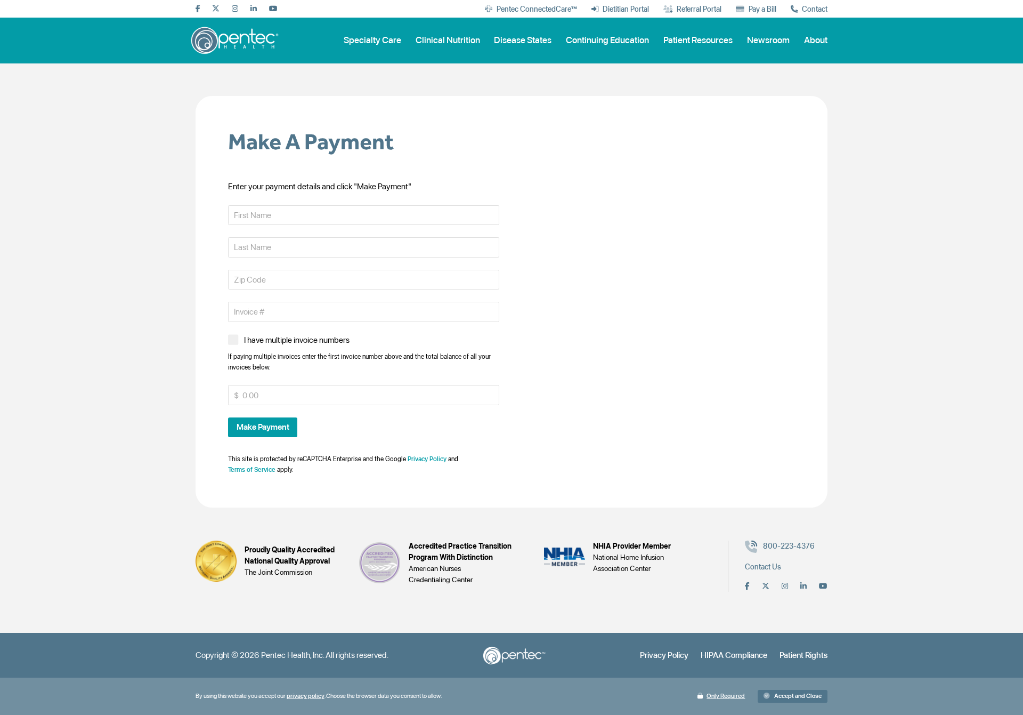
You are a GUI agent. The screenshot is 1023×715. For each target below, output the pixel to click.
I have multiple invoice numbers (297, 340)
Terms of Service (251, 469)
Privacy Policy (427, 459)
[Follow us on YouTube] (273, 9)
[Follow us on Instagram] (235, 9)
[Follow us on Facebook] (198, 9)
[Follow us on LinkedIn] (253, 9)
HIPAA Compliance (734, 655)
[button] (262, 427)
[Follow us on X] (216, 9)
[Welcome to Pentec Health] (236, 40)
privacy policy (305, 696)
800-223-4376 (789, 546)
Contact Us (763, 567)
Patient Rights (803, 655)
